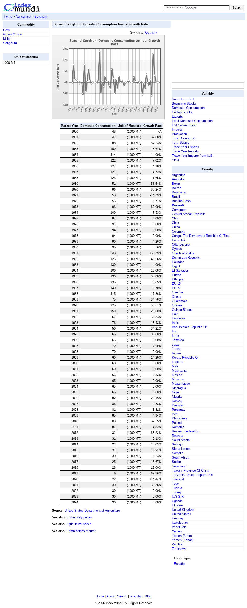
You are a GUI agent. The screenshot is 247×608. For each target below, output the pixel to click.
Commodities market (81, 531)
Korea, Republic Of (185, 357)
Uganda (177, 501)
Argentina (178, 175)
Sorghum (40, 16)
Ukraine (177, 505)
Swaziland (179, 466)
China (176, 227)
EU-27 (176, 288)
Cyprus (177, 249)
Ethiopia (177, 279)
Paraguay (178, 409)
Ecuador (178, 262)
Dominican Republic (186, 257)
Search (122, 596)
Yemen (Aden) (182, 535)
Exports (177, 116)
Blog (148, 596)
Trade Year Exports (185, 147)
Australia (178, 179)
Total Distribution (183, 138)
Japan (176, 344)
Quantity (151, 32)
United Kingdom (183, 509)
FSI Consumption (184, 125)
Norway (177, 401)
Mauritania (179, 370)
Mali (175, 366)
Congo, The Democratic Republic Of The (200, 236)
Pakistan (178, 405)
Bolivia (176, 188)
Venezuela (179, 527)
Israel (176, 336)
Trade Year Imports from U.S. (192, 155)
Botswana (179, 192)
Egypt (176, 266)
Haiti (175, 314)
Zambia (177, 544)
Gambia (177, 292)
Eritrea (176, 275)
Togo (175, 483)
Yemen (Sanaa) (182, 540)
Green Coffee (12, 34)
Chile (175, 223)
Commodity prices (79, 517)
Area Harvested (183, 99)
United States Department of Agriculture (92, 510)
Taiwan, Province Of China (190, 470)
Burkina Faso (181, 201)
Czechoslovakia (183, 253)
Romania (178, 427)
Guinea (177, 305)
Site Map (136, 596)
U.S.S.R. (178, 496)
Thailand (178, 479)
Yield (175, 160)
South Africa (180, 457)
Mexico (177, 375)
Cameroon (179, 210)
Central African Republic (189, 214)
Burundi (178, 205)
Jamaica (178, 340)
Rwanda (177, 436)
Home (8, 16)
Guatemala (179, 301)
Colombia (178, 231)
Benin (176, 183)
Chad (175, 218)
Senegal (177, 444)
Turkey (177, 492)
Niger (175, 392)
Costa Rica (179, 240)
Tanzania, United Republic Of (192, 475)
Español (179, 564)
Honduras (178, 318)
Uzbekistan (180, 522)
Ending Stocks (182, 112)
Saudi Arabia (181, 440)
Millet (7, 39)
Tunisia (177, 488)
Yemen (177, 531)
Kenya (176, 353)
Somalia (177, 453)
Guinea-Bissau (182, 309)
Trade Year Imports (185, 151)
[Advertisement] (22, 141)
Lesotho (177, 362)
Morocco (178, 379)
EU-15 (176, 283)
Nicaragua (179, 388)
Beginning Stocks (184, 103)
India (175, 323)
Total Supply (180, 142)
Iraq (174, 331)
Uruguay (178, 518)
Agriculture (23, 16)
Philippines (179, 418)
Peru (175, 414)
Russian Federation (185, 431)
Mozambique (181, 383)
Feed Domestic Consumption (192, 121)
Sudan (176, 462)
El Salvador (180, 270)
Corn (6, 30)
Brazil (176, 196)
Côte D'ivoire (181, 244)
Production (179, 134)
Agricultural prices (78, 524)
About (110, 596)
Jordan (176, 349)
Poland (177, 422)
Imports (177, 129)
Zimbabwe (179, 549)
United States (181, 514)
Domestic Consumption (188, 108)
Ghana (176, 296)
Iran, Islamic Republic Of (189, 327)
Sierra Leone (181, 449)
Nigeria (177, 396)
